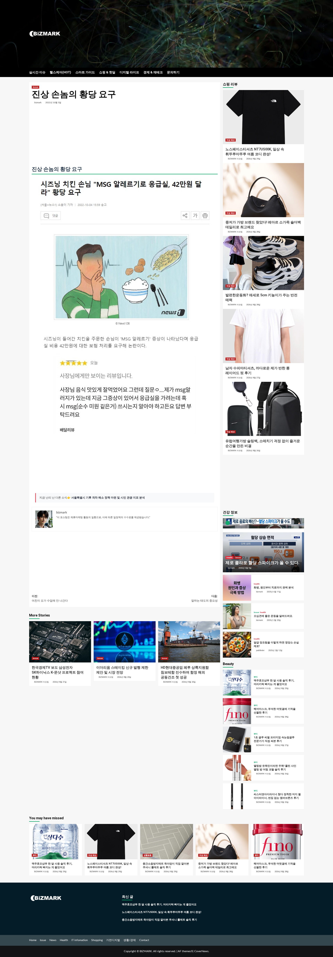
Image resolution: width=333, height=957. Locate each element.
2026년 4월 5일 (244, 568)
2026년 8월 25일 (282, 802)
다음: (204, 598)
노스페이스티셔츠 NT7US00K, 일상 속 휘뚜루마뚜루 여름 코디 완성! (161, 912)
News (52, 940)
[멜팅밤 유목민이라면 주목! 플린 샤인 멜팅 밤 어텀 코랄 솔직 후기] (237, 768)
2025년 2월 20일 (274, 620)
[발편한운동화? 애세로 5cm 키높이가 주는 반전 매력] (263, 263)
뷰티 (256, 677)
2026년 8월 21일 (60, 682)
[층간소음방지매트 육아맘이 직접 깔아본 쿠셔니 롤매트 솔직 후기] (166, 841)
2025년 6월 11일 (274, 592)
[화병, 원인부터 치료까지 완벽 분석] (237, 588)
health (229, 557)
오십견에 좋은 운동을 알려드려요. (273, 616)
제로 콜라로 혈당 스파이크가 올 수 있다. (262, 562)
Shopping (97, 940)
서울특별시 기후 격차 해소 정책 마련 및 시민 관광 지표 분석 (108, 497)
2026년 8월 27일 (253, 378)
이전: (50, 598)
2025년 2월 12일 (275, 650)
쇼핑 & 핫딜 (107, 72)
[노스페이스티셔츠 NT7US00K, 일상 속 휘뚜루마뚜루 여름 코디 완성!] (263, 117)
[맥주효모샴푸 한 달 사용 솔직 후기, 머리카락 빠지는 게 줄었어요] (237, 683)
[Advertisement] (212, 34)
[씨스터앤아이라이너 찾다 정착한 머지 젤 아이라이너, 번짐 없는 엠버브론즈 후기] (237, 796)
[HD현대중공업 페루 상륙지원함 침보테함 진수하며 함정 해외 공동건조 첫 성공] (189, 641)
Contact (144, 940)
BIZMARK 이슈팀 (41, 682)
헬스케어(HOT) (60, 72)
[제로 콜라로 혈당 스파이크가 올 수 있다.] (263, 545)
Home (32, 940)
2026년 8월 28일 (253, 232)
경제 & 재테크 (153, 72)
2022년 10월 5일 (53, 102)
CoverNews (201, 951)
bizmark (37, 102)
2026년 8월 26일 (253, 450)
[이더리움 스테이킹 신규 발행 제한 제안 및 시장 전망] (125, 641)
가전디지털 (113, 940)
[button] (302, 72)
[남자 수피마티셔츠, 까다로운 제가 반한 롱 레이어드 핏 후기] (263, 336)
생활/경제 (129, 940)
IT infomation (79, 940)
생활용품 (147, 855)
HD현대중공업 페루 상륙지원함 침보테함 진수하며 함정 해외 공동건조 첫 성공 (185, 672)
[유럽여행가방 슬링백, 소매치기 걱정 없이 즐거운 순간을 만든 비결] (263, 409)
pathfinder (260, 650)
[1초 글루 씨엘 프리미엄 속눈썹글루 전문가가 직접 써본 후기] (237, 739)
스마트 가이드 (85, 72)
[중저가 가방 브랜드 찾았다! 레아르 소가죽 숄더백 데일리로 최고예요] (263, 190)
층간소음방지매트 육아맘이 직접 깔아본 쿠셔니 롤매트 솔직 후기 (159, 919)
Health (64, 940)
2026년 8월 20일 (124, 677)
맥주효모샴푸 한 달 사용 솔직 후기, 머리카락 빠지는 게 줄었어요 (159, 904)
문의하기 (173, 72)
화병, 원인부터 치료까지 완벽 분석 (274, 587)
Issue (35, 87)
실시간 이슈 (37, 72)
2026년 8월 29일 (253, 159)
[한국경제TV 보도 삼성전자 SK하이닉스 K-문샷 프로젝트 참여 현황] (60, 641)
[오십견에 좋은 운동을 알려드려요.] (237, 616)
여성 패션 (231, 140)
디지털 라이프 (129, 72)
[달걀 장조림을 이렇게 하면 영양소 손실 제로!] (237, 645)
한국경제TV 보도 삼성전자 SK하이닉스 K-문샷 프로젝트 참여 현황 (58, 672)
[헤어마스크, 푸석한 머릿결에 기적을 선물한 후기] (237, 711)
